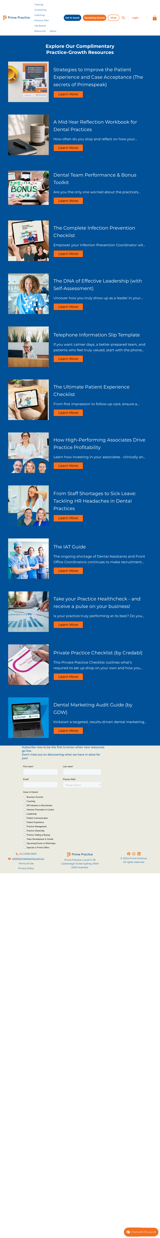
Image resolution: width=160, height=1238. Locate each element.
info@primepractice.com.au (28, 858)
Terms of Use (26, 863)
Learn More (68, 94)
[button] (40, 31)
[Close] (123, 18)
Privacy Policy (26, 868)
